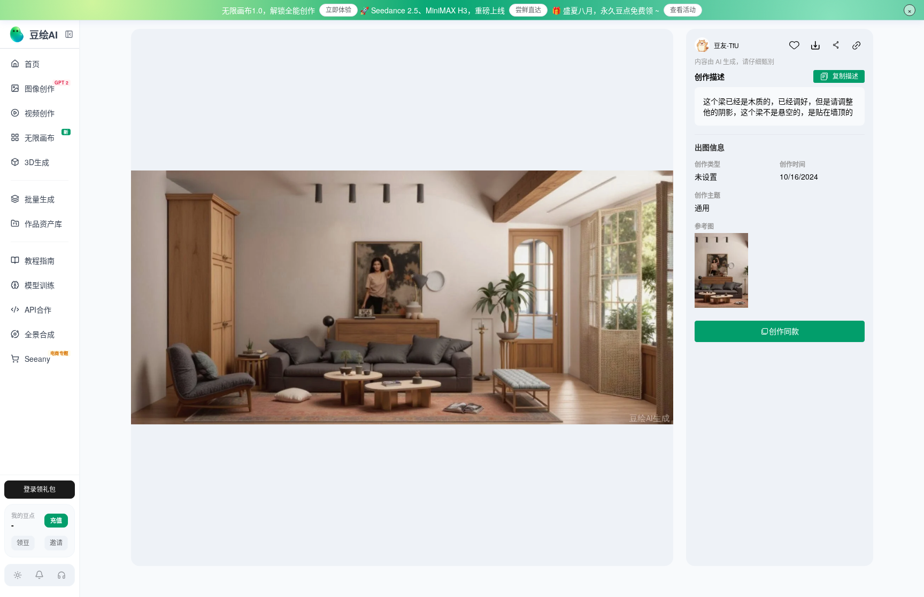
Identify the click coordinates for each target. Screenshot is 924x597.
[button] (40, 575)
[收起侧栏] (68, 34)
